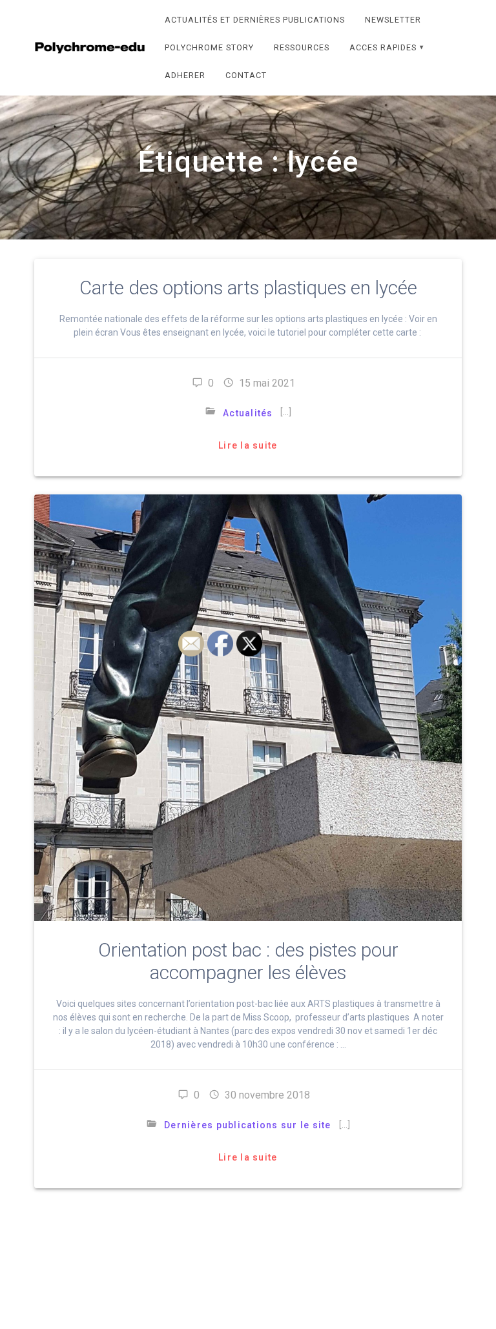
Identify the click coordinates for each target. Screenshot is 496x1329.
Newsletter (393, 20)
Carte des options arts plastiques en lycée (248, 288)
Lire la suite (247, 445)
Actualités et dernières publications (255, 20)
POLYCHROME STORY (209, 47)
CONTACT (246, 75)
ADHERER (185, 75)
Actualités (248, 413)
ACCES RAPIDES (383, 47)
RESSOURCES (301, 47)
